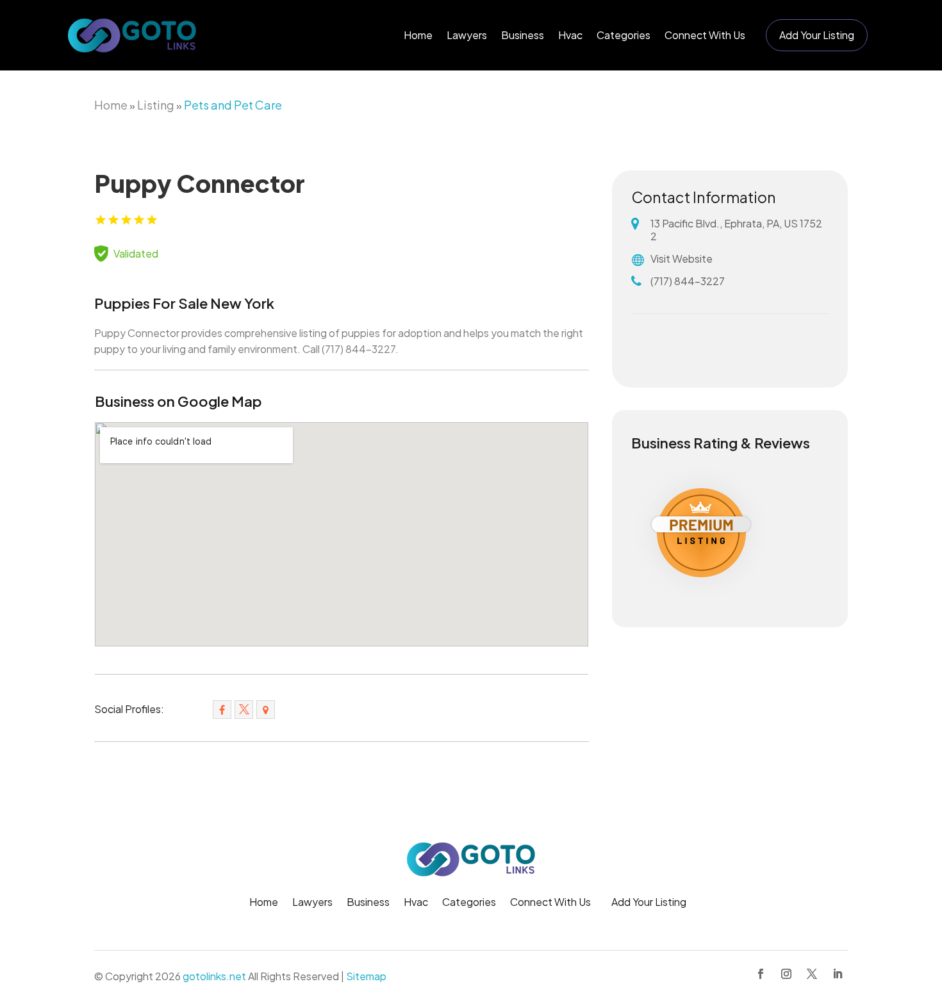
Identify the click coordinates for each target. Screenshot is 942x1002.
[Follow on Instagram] (786, 974)
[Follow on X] (812, 974)
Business (522, 35)
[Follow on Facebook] (760, 974)
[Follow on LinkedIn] (837, 974)
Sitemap (366, 976)
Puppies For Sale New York (184, 303)
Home (418, 35)
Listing (155, 104)
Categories (623, 35)
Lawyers (467, 35)
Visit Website (681, 258)
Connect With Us (705, 35)
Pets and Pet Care (233, 104)
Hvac (570, 35)
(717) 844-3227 (687, 281)
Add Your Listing (816, 35)
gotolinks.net (214, 976)
